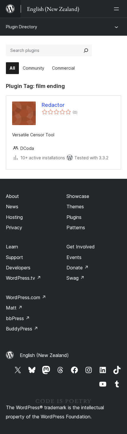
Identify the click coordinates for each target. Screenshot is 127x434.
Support (14, 257)
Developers (18, 268)
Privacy (14, 227)
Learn (12, 247)
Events (74, 257)
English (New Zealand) (44, 355)
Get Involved (80, 247)
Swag (75, 278)
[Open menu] (117, 9)
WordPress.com (26, 297)
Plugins (74, 217)
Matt (14, 308)
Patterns (75, 227)
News (12, 206)
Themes (75, 206)
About (12, 196)
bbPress (18, 318)
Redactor (53, 105)
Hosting (14, 217)
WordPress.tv (23, 278)
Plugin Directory (21, 26)
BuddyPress (22, 329)
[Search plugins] (86, 50)
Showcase (77, 196)
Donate (77, 268)
